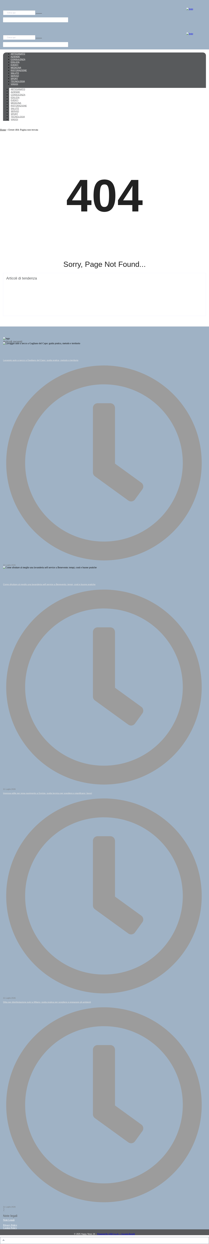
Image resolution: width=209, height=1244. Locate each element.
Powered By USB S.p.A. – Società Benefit (116, 1234)
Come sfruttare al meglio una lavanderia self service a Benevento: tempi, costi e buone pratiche (49, 584)
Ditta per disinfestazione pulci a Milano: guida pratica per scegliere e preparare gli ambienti (47, 1002)
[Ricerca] (39, 13)
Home (3, 129)
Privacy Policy (10, 1225)
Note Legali (9, 1220)
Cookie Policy (10, 1228)
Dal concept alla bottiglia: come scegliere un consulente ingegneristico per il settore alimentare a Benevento (75, 297)
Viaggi (14, 119)
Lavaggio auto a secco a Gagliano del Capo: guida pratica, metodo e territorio (40, 360)
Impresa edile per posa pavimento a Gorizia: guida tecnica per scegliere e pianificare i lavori (47, 793)
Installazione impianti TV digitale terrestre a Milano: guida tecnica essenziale (55, 283)
